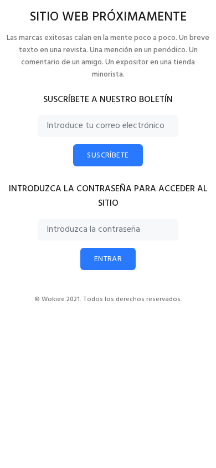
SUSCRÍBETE (107, 155)
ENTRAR (108, 259)
